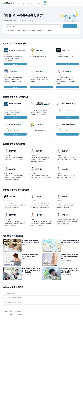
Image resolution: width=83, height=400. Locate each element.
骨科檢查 (44, 159)
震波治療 (33, 112)
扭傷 (43, 79)
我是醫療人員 (76, 3)
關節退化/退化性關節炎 (61, 81)
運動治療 (15, 60)
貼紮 (44, 30)
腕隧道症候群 (7, 81)
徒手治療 (17, 58)
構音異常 (66, 205)
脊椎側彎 (7, 58)
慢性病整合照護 (43, 114)
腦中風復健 (46, 205)
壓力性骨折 (33, 81)
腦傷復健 (72, 205)
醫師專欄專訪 (31, 3)
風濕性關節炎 (66, 207)
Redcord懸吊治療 (8, 60)
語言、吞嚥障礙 (32, 30)
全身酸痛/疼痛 (34, 161)
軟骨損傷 (74, 159)
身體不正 (38, 159)
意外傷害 (33, 79)
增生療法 (18, 30)
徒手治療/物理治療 (10, 30)
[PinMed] (9, 3)
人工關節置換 (71, 81)
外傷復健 (38, 79)
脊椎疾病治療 (22, 205)
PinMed (6, 311)
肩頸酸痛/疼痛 (41, 161)
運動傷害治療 (14, 205)
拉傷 (17, 159)
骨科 (11, 311)
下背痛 (12, 58)
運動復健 (49, 30)
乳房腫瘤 (38, 112)
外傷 (6, 159)
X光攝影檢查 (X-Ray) (15, 79)
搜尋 (70, 26)
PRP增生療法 (7, 205)
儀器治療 (40, 30)
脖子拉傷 (44, 112)
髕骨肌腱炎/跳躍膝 (8, 223)
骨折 (47, 79)
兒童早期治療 (24, 30)
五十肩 (19, 81)
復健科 (11, 314)
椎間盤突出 (7, 79)
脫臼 (21, 159)
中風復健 (40, 205)
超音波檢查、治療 (34, 114)
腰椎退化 (14, 81)
